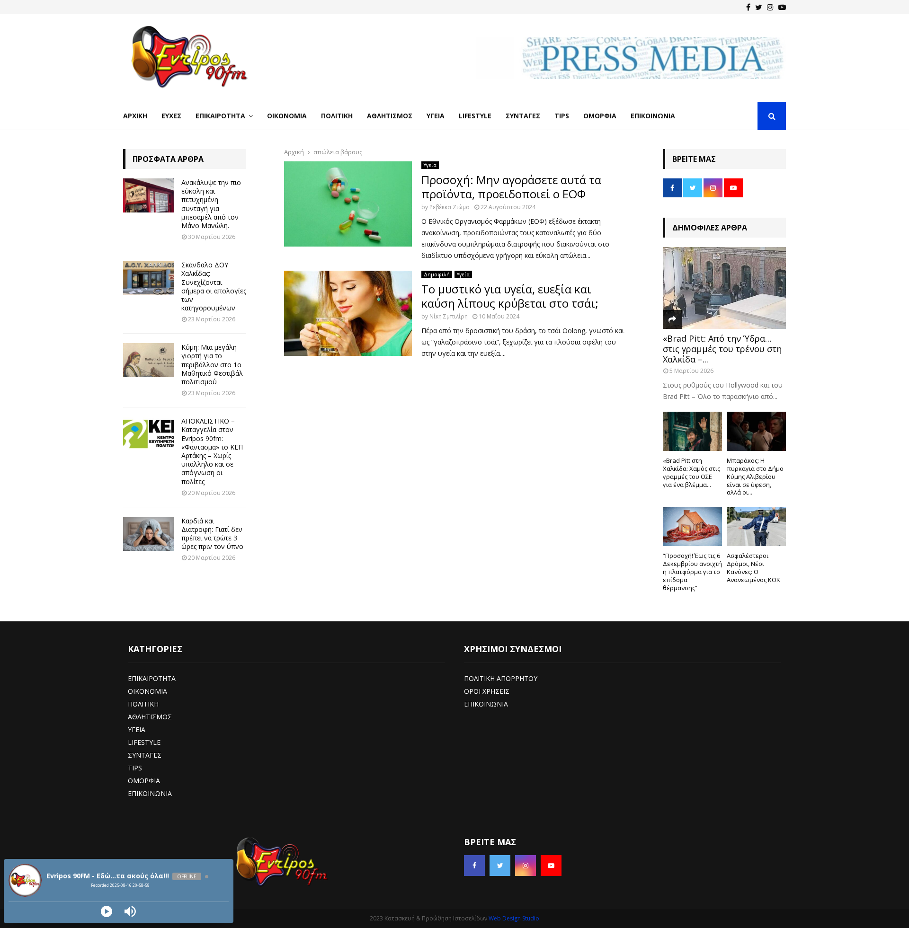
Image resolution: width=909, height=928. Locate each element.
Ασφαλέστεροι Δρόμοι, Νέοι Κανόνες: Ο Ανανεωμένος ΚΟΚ (753, 567)
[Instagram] (770, 7)
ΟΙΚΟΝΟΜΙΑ (147, 691)
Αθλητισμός (389, 115)
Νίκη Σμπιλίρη (448, 316)
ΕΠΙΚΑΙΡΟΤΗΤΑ (152, 678)
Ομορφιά (599, 115)
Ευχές (171, 115)
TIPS (135, 767)
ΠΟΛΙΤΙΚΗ (143, 703)
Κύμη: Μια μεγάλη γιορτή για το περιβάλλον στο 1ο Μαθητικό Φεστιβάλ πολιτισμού (212, 364)
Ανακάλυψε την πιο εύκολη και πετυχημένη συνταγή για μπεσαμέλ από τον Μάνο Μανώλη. (211, 204)
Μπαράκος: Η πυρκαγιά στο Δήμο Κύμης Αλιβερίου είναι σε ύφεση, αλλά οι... (755, 476)
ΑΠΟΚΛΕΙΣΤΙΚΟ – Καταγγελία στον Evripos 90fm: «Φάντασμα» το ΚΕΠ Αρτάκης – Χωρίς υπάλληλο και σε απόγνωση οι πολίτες (212, 451)
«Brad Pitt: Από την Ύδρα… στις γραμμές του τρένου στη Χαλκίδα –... (722, 348)
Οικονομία (287, 115)
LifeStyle (475, 115)
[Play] (106, 911)
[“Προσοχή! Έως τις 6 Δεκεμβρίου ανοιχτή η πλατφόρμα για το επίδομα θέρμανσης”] (692, 526)
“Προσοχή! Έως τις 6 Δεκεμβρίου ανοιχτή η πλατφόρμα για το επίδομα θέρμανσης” (692, 571)
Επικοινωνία (653, 115)
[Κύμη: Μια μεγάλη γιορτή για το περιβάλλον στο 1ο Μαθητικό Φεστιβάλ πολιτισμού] (148, 360)
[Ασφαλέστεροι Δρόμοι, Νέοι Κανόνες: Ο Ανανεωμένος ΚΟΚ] (756, 526)
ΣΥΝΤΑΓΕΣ (144, 755)
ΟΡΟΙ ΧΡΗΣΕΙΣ (486, 691)
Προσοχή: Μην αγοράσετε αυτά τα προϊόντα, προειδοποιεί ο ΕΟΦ (511, 187)
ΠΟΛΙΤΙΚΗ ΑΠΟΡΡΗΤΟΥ (500, 678)
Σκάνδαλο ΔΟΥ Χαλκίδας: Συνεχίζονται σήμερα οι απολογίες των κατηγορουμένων (213, 286)
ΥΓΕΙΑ (136, 729)
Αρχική (135, 115)
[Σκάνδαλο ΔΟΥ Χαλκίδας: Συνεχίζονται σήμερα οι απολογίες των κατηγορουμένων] (148, 278)
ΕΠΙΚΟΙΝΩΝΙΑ (150, 793)
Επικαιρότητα (220, 115)
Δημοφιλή (437, 274)
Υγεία (436, 115)
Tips (561, 115)
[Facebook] (748, 7)
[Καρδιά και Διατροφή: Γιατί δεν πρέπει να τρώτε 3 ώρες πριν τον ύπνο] (148, 534)
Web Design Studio (514, 918)
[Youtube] (782, 7)
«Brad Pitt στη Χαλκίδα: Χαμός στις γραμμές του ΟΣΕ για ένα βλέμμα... (691, 472)
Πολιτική (337, 115)
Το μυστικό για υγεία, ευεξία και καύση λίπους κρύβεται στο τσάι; (509, 296)
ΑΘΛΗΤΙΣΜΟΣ (150, 716)
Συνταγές (523, 115)
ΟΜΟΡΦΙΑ (144, 780)
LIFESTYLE (144, 742)
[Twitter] (758, 7)
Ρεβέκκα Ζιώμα (449, 207)
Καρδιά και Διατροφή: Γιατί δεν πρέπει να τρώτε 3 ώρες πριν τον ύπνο (212, 533)
